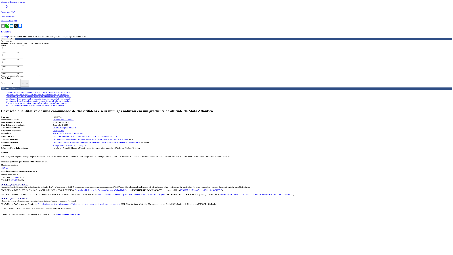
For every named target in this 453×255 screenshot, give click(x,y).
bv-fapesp (4, 37)
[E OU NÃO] (4, 48)
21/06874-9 (224, 194)
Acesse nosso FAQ (8, 12)
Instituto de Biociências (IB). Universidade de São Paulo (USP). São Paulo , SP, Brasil (85, 136)
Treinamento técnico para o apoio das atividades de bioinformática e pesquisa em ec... (37, 95)
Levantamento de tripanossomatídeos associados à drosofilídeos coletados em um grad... (38, 99)
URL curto (5, 2)
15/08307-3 (196, 190)
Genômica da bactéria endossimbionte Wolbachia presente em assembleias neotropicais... (39, 92)
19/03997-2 (185, 190)
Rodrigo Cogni (58, 131)
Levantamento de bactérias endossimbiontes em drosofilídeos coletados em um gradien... (38, 101)
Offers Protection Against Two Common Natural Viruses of (132, 194)
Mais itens (5, 165)
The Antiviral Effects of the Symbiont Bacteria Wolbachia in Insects (103, 190)
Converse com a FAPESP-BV (68, 214)
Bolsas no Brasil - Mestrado (63, 120)
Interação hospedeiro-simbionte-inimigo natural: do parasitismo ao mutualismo (35, 105)
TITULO (4, 168)
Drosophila (82, 145)
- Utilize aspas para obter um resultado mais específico (25, 43)
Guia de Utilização (8, 16)
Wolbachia (72, 145)
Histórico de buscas (17, 2)
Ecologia (72, 128)
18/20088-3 (235, 194)
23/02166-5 (245, 194)
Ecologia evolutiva (60, 145)
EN (7, 8)
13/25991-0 (206, 190)
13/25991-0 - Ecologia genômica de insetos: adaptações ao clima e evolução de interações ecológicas (90, 139)
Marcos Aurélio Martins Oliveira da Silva (68, 133)
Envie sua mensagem (9, 21)
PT (7, 6)
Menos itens (13, 165)
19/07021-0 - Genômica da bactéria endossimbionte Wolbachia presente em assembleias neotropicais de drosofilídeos (96, 142)
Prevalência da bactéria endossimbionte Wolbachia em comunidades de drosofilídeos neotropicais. (79, 204)
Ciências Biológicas (60, 128)
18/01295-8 (217, 190)
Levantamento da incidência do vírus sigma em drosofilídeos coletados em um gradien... (38, 97)
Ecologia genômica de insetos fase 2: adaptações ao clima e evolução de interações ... (37, 103)
